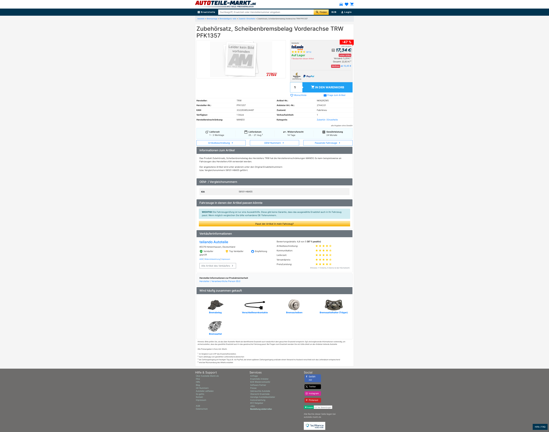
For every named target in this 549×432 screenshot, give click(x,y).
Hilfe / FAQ (540, 426)
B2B (334, 12)
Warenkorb (327, 87)
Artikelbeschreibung (221, 143)
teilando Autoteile (213, 242)
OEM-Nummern (274, 143)
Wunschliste (298, 95)
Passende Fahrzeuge (328, 143)
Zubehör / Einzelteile (327, 119)
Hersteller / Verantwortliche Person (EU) (219, 281)
